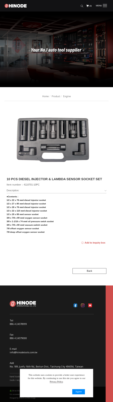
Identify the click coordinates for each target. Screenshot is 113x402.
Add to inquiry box (94, 242)
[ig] (83, 305)
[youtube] (90, 305)
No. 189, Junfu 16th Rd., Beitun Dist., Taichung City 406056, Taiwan (46, 366)
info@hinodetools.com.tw (23, 352)
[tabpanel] (56, 49)
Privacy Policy (56, 381)
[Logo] (16, 5)
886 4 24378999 (18, 324)
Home (45, 96)
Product (56, 96)
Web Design (31, 398)
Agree (78, 391)
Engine (67, 96)
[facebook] (75, 305)
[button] (82, 5)
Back (89, 271)
